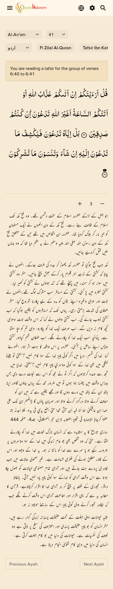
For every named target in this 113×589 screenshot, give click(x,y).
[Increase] (79, 203)
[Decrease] (102, 203)
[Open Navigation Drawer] (9, 7)
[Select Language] (81, 7)
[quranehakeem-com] (31, 7)
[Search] (103, 7)
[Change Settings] (92, 7)
